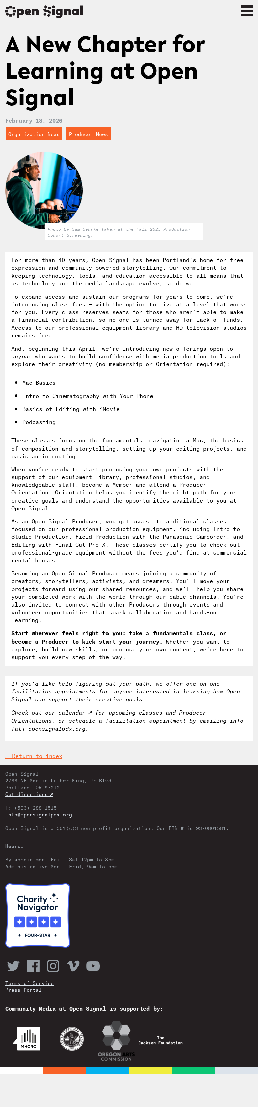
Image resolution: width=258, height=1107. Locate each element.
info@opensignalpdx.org (38, 814)
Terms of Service (29, 982)
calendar (71, 711)
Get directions (26, 793)
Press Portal (23, 989)
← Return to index (33, 755)
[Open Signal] (129, 12)
